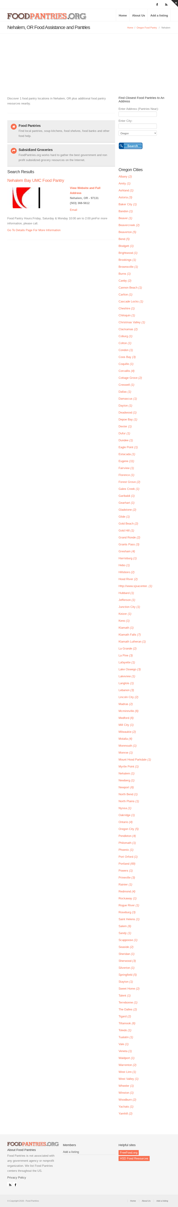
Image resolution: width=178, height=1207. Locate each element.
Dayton (125, 405)
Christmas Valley (132, 322)
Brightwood (128, 253)
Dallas (125, 391)
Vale (124, 1044)
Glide (124, 516)
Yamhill (125, 1113)
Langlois (126, 683)
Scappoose (128, 940)
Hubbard (126, 593)
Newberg (127, 780)
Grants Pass (129, 544)
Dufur (124, 433)
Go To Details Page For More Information (33, 230)
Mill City (126, 725)
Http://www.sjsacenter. (135, 586)
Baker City (128, 204)
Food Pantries (47, 17)
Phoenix (126, 849)
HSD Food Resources (134, 1158)
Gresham (127, 551)
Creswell (126, 384)
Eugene (126, 461)
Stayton (126, 981)
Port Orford (128, 856)
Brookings (127, 259)
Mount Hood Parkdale (135, 759)
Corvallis (127, 371)
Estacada (127, 454)
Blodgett (126, 246)
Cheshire (127, 308)
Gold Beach (128, 523)
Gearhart (127, 502)
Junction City (129, 607)
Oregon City (129, 829)
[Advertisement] (89, 59)
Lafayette (127, 662)
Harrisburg (128, 558)
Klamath (126, 627)
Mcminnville (129, 711)
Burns (125, 273)
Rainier (125, 884)
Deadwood (128, 412)
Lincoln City (128, 697)
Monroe (126, 752)
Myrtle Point (129, 766)
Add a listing (159, 15)
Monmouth (128, 745)
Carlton (125, 294)
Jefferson (127, 600)
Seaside (126, 947)
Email (73, 210)
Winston (126, 1092)
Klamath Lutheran (132, 641)
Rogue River (129, 905)
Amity (125, 183)
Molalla (125, 738)
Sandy (125, 933)
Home (123, 15)
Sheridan (127, 954)
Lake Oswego (130, 669)
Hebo (124, 565)
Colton (125, 343)
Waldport (127, 1058)
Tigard (125, 1016)
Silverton (127, 967)
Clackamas (128, 329)
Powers (126, 870)
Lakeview (127, 676)
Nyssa (125, 808)
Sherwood (127, 961)
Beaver (125, 218)
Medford (126, 718)
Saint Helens (129, 919)
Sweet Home (129, 988)
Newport (126, 787)
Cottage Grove (130, 377)
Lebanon (126, 690)
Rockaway (128, 898)
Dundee (126, 440)
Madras (126, 704)
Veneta (125, 1051)
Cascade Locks (131, 301)
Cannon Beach (130, 287)
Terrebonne (128, 1002)
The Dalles (128, 1009)
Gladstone (127, 509)
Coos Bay (127, 357)
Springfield (128, 974)
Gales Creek (129, 489)
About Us (138, 15)
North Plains (129, 801)
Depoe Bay (128, 419)
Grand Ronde (129, 537)
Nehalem (127, 773)
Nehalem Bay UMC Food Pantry (35, 180)
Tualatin (126, 1037)
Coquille (126, 364)
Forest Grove (129, 482)
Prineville (127, 877)
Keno (124, 620)
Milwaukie (127, 731)
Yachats (126, 1106)
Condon (126, 350)
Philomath (127, 843)
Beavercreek (129, 225)
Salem (125, 926)
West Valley (129, 1079)
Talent (125, 995)
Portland (127, 863)
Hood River (128, 579)
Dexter (125, 426)
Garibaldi (127, 495)
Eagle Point (128, 447)
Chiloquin (127, 315)
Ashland (126, 190)
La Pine (126, 655)
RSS (9, 1184)
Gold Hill (126, 530)
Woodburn (127, 1099)
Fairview (126, 468)
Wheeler (126, 1085)
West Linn (127, 1072)
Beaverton (127, 232)
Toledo (125, 1030)
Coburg (125, 336)
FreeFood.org (128, 1152)
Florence (126, 475)
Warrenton (127, 1065)
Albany (125, 176)
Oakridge (127, 815)
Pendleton (127, 836)
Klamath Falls (130, 634)
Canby (125, 280)
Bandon (126, 211)
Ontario (126, 822)
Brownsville (128, 266)
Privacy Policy (16, 1177)
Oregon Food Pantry (147, 27)
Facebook (15, 1184)
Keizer (125, 613)
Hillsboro (127, 572)
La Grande (128, 648)
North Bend (128, 794)
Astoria (125, 197)
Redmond (127, 891)
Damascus (128, 398)
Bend (124, 239)
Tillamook (127, 1023)
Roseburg (127, 912)
